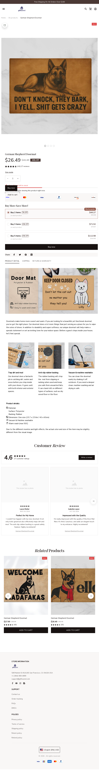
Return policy (17, 733)
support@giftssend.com (21, 679)
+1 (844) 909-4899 (19, 676)
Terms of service (18, 724)
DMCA (14, 708)
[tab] (45, 146)
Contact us (16, 694)
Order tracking (17, 699)
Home (3, 18)
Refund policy (17, 738)
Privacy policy (17, 719)
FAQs (14, 703)
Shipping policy (17, 728)
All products (13, 18)
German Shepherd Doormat (25, 531)
